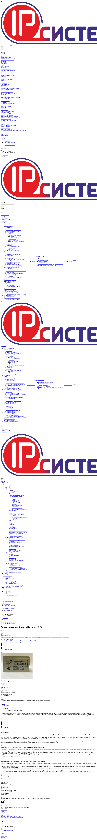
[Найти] (2, 48)
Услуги (2, 811)
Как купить (6, 705)
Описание (5, 703)
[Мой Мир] (5, 623)
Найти (2, 833)
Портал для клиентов (6, 213)
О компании (4, 810)
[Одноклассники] (3, 623)
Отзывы (5, 704)
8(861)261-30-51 (5, 134)
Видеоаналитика (10, 578)
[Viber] (9, 623)
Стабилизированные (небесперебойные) (28, 640)
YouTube (5, 156)
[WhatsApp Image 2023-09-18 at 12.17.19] (17, 678)
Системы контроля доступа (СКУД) (17, 540)
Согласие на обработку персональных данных (12, 817)
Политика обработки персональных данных (11, 816)
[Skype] (13, 623)
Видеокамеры (15, 500)
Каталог (8, 487)
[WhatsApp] (11, 623)
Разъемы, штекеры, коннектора (61, 637)
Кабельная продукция (48, 637)
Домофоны (11, 524)
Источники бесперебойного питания (9, 640)
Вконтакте (5, 155)
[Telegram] (15, 623)
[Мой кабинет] (1, 427)
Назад (9, 486)
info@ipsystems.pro (6, 151)
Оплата (5, 707)
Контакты (3, 812)
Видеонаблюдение (13, 491)
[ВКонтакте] (1, 623)
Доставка (5, 708)
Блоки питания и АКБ (14, 565)
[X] (7, 623)
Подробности (4, 684)
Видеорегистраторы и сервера (19, 517)
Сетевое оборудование (14, 555)
